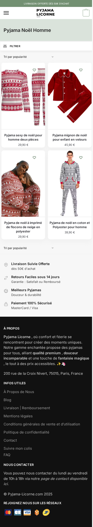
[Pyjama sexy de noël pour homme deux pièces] (23, 96)
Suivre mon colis (18, 448)
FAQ (7, 455)
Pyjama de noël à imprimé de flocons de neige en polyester (23, 227)
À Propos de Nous (19, 391)
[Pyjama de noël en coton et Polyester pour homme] (70, 183)
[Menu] (11, 13)
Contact (10, 440)
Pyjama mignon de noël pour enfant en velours (69, 137)
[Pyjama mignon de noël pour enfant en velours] (70, 96)
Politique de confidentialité (26, 432)
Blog (7, 400)
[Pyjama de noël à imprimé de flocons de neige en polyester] (23, 183)
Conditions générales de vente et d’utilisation (42, 424)
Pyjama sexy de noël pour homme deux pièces (23, 137)
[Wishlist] (34, 70)
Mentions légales (18, 416)
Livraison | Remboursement (27, 408)
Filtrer (15, 46)
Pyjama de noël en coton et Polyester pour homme (70, 225)
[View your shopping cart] (85, 13)
